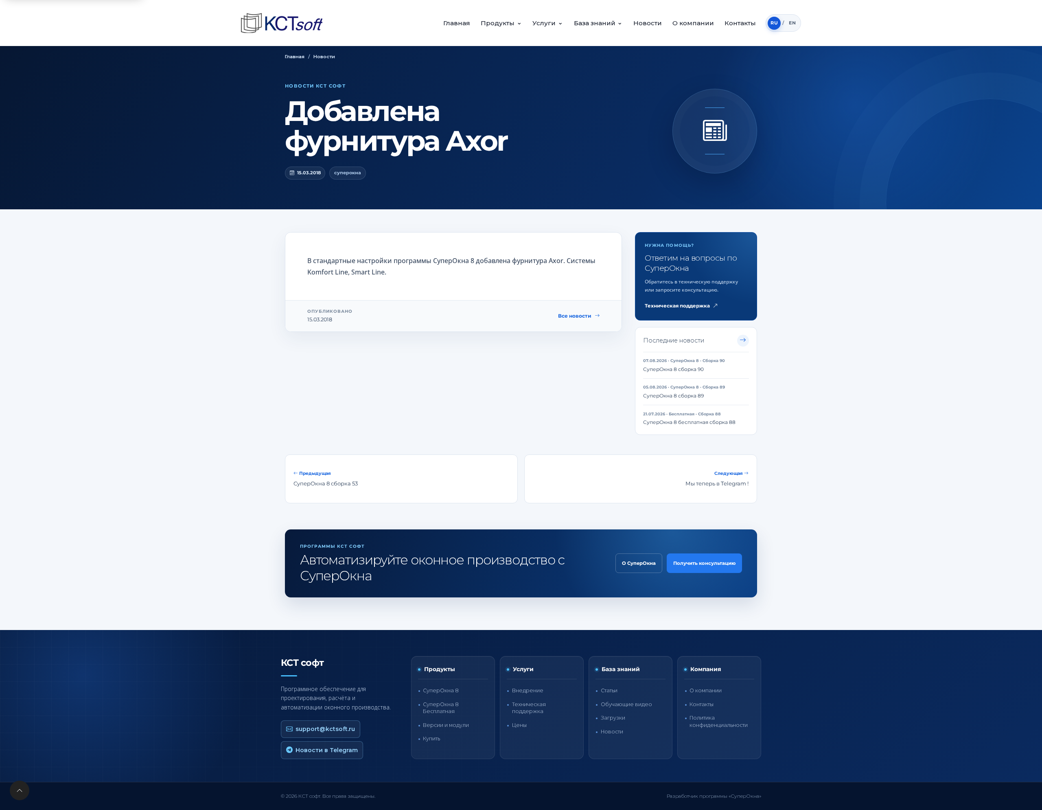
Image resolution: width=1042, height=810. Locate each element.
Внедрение (527, 690)
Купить (431, 738)
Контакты (740, 23)
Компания (705, 669)
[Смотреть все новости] (743, 341)
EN (792, 23)
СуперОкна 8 (441, 690)
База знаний (598, 22)
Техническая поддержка (677, 306)
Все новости (574, 316)
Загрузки (613, 718)
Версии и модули (446, 725)
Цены (519, 725)
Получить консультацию (704, 563)
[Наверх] (19, 790)
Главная (456, 23)
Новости (647, 23)
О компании (693, 23)
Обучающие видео (626, 704)
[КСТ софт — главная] (284, 23)
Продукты (501, 22)
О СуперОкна (639, 563)
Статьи (609, 690)
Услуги (547, 22)
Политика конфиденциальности (719, 721)
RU (774, 23)
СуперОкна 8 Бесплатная (441, 707)
